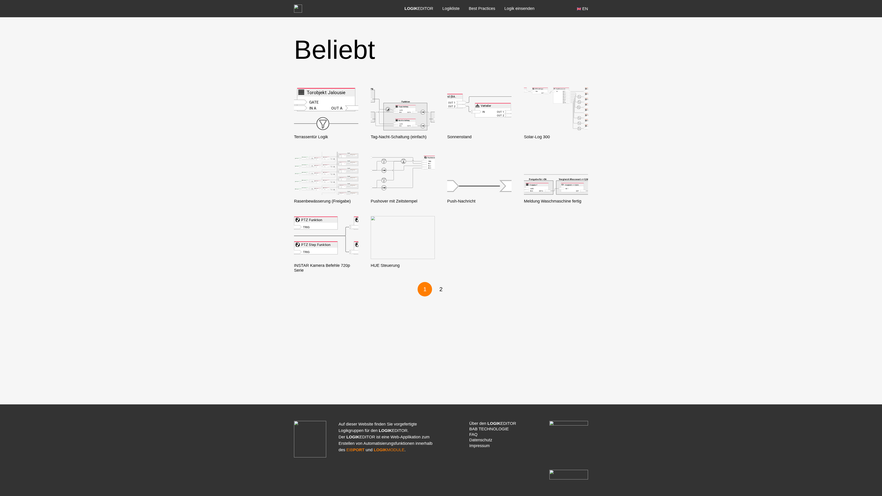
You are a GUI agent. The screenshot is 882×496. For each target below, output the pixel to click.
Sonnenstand (459, 137)
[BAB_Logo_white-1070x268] (568, 474)
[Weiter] (457, 289)
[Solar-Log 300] (556, 108)
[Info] (550, 9)
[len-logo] (298, 9)
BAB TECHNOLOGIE (489, 429)
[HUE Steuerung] (403, 237)
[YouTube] (560, 9)
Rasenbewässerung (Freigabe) (322, 201)
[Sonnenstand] (479, 108)
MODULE (389, 450)
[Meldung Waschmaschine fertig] (556, 173)
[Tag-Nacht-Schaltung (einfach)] (403, 108)
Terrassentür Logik (311, 137)
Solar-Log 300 (537, 137)
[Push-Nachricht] (479, 173)
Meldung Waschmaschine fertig (552, 201)
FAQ (473, 434)
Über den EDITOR (492, 423)
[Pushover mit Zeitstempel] (403, 173)
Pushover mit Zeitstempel (394, 201)
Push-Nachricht (461, 201)
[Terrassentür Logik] (326, 108)
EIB (355, 450)
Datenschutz (480, 440)
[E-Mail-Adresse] (571, 9)
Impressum (479, 445)
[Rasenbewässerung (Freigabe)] (326, 173)
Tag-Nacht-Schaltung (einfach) (399, 137)
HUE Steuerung (385, 265)
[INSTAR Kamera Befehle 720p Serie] (326, 237)
